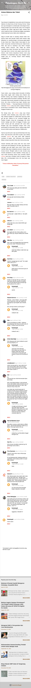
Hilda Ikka (9, 240)
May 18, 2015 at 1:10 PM (17, 329)
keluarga (4, 179)
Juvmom (9, 202)
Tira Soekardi (10, 194)
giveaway (19, 176)
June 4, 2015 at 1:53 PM (22, 496)
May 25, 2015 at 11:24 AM (17, 464)
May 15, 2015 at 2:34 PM (18, 229)
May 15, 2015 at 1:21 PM (17, 202)
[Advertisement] (15, 563)
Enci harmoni (10, 211)
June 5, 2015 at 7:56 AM (19, 519)
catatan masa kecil (10, 176)
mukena (9, 105)
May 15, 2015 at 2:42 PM (18, 259)
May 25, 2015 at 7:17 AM (18, 473)
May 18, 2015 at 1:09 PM (17, 404)
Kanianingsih (15, 246)
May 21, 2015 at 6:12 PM (21, 451)
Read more (26, 598)
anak (3, 176)
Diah (8, 375)
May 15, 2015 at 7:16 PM (21, 297)
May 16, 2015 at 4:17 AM (15, 320)
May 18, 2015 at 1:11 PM (17, 287)
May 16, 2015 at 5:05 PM (22, 339)
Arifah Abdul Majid (11, 339)
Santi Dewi (9, 259)
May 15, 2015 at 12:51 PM (19, 185)
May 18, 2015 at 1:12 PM (17, 247)
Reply (8, 191)
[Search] (29, 3)
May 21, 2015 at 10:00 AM (17, 442)
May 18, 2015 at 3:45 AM (15, 374)
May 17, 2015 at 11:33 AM (20, 363)
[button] (29, 12)
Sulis (8, 320)
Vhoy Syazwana (11, 451)
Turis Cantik (10, 185)
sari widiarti (10, 229)
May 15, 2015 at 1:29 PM (19, 211)
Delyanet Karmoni (11, 297)
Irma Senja (9, 277)
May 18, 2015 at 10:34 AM (13, 422)
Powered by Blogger (16, 685)
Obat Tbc (9, 442)
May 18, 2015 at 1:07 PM (17, 430)
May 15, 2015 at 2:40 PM (17, 240)
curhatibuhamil (10, 363)
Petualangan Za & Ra (15, 3)
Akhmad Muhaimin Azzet (13, 420)
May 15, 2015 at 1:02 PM (19, 194)
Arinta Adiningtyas (11, 496)
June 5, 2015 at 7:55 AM (17, 509)
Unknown (9, 220)
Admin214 (9, 474)
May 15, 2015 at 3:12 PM (18, 277)
